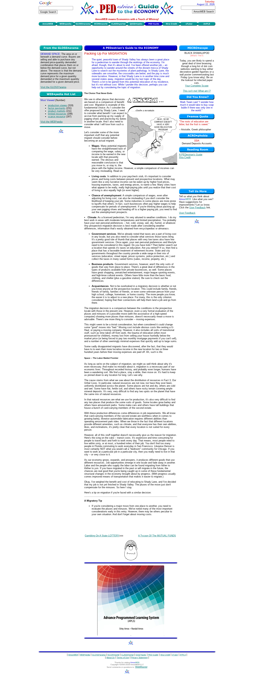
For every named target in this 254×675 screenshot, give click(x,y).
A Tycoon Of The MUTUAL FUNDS (157, 535)
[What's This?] (196, 55)
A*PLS (183, 655)
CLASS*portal (127, 655)
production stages (57, 105)
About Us (110, 657)
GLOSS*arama (99, 655)
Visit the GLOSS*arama (53, 87)
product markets (56, 111)
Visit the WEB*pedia (51, 121)
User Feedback (197, 207)
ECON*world (113, 655)
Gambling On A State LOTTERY (102, 535)
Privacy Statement (139, 657)
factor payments (56, 108)
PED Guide (153, 655)
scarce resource (56, 116)
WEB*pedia (85, 655)
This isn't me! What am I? (197, 91)
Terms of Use (123, 657)
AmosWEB (73, 655)
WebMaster (141, 667)
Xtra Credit (185, 157)
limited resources (57, 113)
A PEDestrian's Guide (190, 154)
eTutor (175, 655)
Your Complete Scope (196, 85)
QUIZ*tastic (141, 655)
